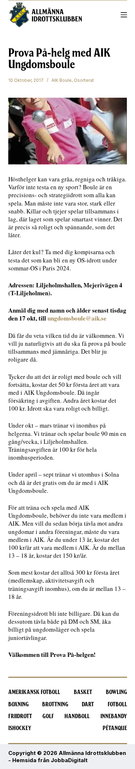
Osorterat (84, 80)
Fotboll (117, 704)
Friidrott (20, 716)
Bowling (116, 692)
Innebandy (113, 716)
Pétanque (115, 728)
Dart (88, 704)
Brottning (55, 704)
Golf (48, 716)
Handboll (77, 716)
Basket (83, 692)
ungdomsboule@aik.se (77, 318)
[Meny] (124, 15)
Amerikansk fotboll (34, 692)
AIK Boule (61, 80)
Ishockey (19, 728)
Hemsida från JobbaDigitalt (49, 760)
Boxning (18, 704)
